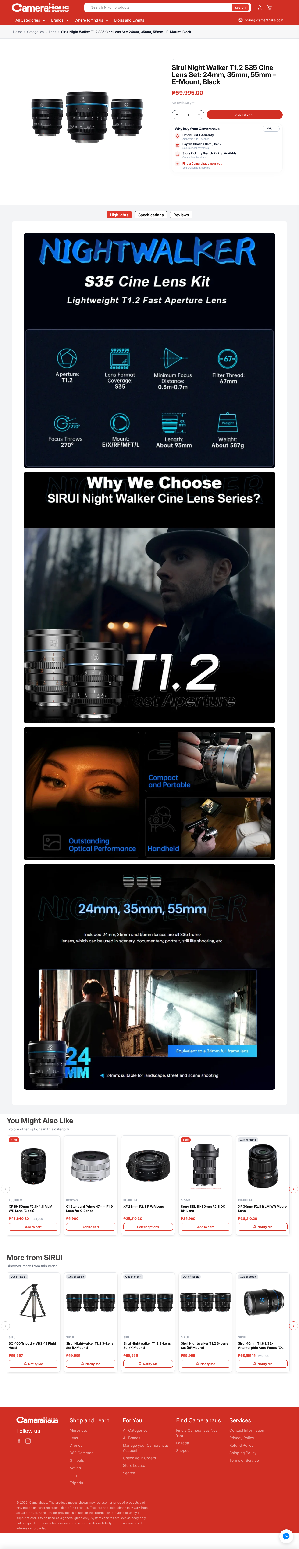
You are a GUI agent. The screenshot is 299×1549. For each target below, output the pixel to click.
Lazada (182, 1443)
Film (73, 1475)
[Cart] (269, 7)
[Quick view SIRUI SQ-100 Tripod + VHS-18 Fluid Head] (56, 1278)
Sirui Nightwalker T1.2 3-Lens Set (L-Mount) (90, 1345)
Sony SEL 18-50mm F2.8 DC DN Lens (203, 1208)
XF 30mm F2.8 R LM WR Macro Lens (262, 1208)
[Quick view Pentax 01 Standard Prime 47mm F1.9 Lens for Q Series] (113, 1141)
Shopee (182, 1450)
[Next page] (293, 1189)
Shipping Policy (242, 1452)
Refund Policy (241, 1445)
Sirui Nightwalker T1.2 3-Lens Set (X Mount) (147, 1345)
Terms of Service (244, 1460)
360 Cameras (81, 1452)
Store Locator (135, 1465)
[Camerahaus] (46, 7)
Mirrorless (78, 1430)
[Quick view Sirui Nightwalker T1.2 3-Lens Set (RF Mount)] (228, 1278)
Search (129, 1473)
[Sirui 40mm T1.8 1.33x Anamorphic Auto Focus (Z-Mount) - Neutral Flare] (262, 1303)
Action (75, 1467)
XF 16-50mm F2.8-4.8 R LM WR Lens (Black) (30, 1208)
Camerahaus (38, 1502)
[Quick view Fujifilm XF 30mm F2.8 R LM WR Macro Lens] (285, 1141)
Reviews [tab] (181, 215)
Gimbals (77, 1460)
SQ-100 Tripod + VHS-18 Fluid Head (32, 1345)
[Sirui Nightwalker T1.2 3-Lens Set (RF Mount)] (205, 1303)
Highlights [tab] (119, 215)
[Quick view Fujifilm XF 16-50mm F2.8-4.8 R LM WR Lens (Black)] (56, 1141)
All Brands (131, 1437)
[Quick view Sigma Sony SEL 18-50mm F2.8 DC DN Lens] (228, 1141)
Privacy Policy (241, 1437)
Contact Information (246, 1430)
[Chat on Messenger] (286, 1536)
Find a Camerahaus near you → (204, 163)
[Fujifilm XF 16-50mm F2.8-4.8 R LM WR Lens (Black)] (33, 1166)
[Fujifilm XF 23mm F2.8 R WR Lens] (148, 1166)
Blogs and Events (129, 20)
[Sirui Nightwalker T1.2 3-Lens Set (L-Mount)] (90, 1303)
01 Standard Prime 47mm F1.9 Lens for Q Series (89, 1208)
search (240, 7)
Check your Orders (139, 1458)
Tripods (76, 1482)
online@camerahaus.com (264, 20)
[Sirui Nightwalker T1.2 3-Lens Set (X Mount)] (148, 1303)
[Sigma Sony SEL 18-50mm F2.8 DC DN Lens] (205, 1166)
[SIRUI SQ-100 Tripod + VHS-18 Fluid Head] (33, 1303)
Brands (57, 20)
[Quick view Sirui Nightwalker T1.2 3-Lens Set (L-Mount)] (113, 1278)
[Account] (259, 7)
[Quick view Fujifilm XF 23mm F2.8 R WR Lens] (170, 1141)
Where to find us (89, 20)
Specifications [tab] (151, 215)
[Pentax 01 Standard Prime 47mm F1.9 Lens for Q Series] (90, 1166)
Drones (76, 1445)
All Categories (28, 20)
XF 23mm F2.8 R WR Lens (143, 1206)
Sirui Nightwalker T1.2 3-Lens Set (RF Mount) (204, 1345)
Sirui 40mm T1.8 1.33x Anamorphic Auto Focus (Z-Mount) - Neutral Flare (260, 1345)
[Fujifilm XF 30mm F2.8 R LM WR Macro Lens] (262, 1166)
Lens (74, 1437)
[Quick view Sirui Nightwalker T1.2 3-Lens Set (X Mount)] (170, 1278)
